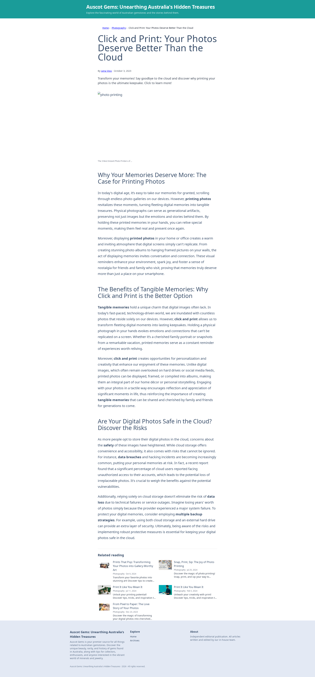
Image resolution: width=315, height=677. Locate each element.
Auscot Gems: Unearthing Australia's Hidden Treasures (150, 6)
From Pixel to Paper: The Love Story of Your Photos (131, 606)
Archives (134, 640)
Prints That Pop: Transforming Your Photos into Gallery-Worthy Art (133, 566)
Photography (119, 27)
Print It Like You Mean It (127, 587)
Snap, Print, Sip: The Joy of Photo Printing (194, 564)
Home (105, 27)
